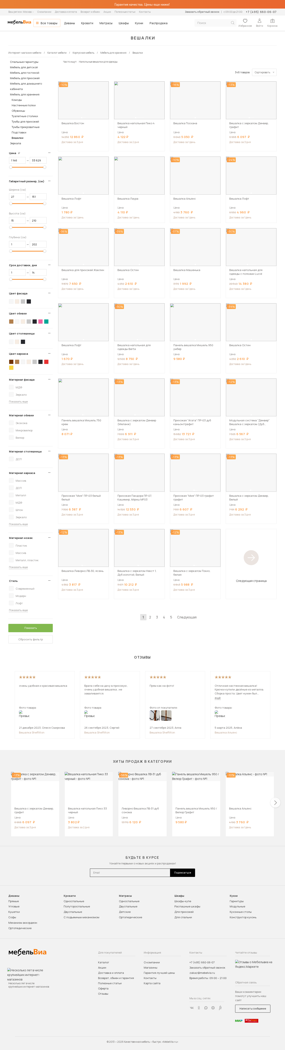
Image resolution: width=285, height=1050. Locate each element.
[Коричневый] (11, 321)
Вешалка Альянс (226, 732)
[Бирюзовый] (46, 321)
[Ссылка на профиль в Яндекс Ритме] (220, 1008)
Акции (107, 12)
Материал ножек (21, 538)
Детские (125, 912)
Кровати (87, 23)
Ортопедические (20, 928)
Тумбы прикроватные (25, 127)
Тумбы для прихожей (25, 121)
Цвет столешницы (22, 333)
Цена (16, 153)
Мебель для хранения (24, 94)
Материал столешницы (25, 451)
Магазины (150, 967)
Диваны (69, 23)
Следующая (187, 617)
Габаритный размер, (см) (26, 181)
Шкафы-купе (182, 901)
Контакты (145, 12)
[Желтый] (11, 367)
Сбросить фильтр (30, 639)
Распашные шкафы (187, 906)
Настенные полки (24, 105)
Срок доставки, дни (23, 265)
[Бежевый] (17, 301)
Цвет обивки (18, 313)
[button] (81, 117)
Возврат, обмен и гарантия (116, 978)
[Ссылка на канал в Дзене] (213, 1008)
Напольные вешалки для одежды (98, 61)
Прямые (13, 901)
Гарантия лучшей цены (159, 973)
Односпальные (74, 901)
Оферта (103, 988)
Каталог (103, 962)
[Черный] (28, 301)
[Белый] (11, 301)
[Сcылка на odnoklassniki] (199, 1008)
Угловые (13, 906)
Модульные (237, 906)
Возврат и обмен (90, 12)
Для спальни (183, 917)
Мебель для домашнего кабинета (26, 86)
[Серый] (23, 301)
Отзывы (103, 994)
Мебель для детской (24, 67)
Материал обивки (21, 415)
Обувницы (18, 111)
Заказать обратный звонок (202, 12)
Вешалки (17, 138)
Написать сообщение (253, 1008)
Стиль (13, 581)
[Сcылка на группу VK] (191, 1008)
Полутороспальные (77, 906)
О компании (44, 12)
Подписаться (182, 872)
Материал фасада (21, 379)
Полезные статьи (125, 12)
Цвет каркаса (18, 354)
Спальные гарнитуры (24, 62)
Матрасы (106, 23)
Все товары (49, 23)
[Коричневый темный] (11, 362)
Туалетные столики (25, 116)
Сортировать (262, 72)
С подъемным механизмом (81, 917)
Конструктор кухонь (243, 917)
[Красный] (46, 362)
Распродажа (159, 23)
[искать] (232, 22)
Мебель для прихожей (25, 78)
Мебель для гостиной (24, 73)
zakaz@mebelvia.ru (202, 973)
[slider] (10, 167)
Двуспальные (73, 912)
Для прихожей (184, 912)
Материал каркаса (22, 473)
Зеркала (15, 143)
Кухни (139, 23)
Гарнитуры (237, 901)
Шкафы (124, 23)
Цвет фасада (18, 293)
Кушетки (14, 912)
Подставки (19, 132)
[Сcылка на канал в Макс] (206, 1008)
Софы (12, 917)
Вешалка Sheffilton (31, 732)
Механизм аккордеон (22, 923)
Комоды (17, 100)
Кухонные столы (241, 912)
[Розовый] (40, 321)
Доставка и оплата (66, 12)
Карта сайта (152, 983)
